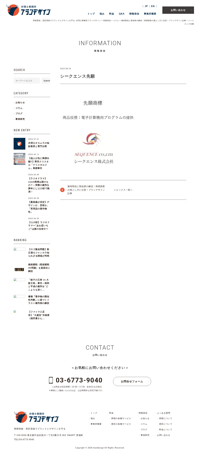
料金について (165, 429)
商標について (165, 418)
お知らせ (20, 102)
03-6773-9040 (79, 380)
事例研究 (20, 119)
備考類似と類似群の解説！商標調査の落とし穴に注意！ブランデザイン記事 (86, 190)
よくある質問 (163, 413)
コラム (19, 108)
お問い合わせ (178, 10)
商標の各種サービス (121, 418)
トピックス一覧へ (123, 190)
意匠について (165, 424)
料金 (111, 13)
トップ (91, 13)
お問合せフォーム (132, 381)
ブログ (19, 113)
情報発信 (134, 13)
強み (102, 13)
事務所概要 (150, 13)
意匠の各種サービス (121, 424)
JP (146, 6)
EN (153, 6)
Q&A (122, 13)
